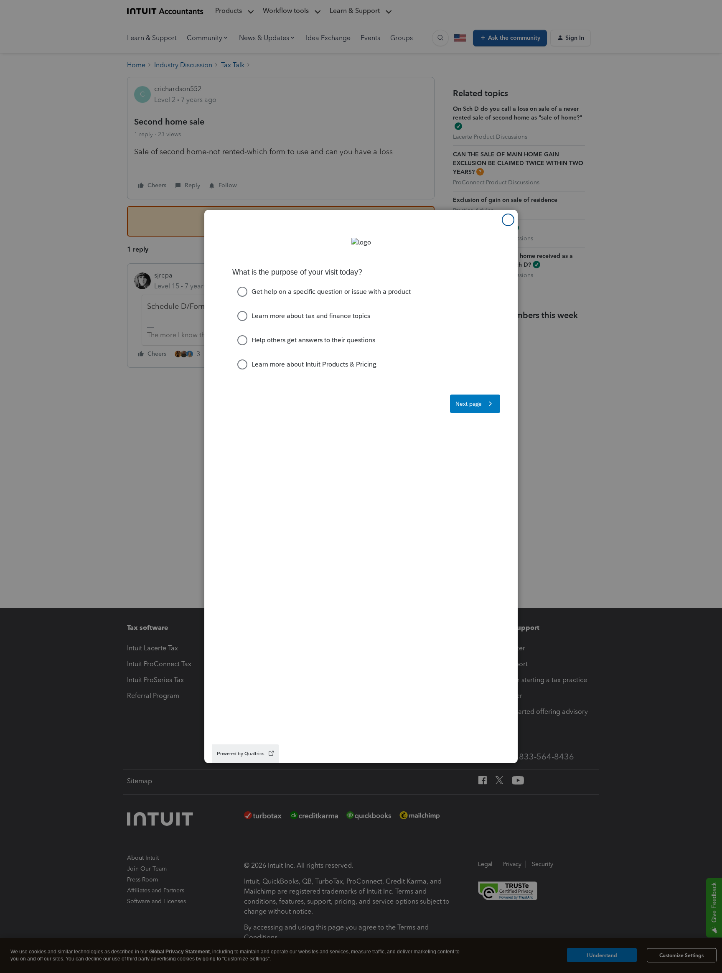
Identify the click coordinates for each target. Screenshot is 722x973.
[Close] (508, 219)
